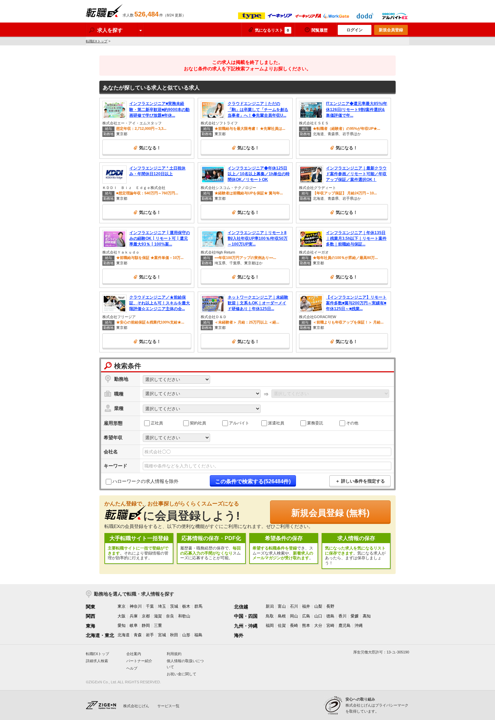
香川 (342, 616)
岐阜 (134, 625)
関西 (90, 616)
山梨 (318, 606)
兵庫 (134, 616)
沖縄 (359, 625)
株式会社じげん (136, 706)
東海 (90, 626)
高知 (367, 616)
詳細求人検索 (97, 661)
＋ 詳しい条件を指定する (360, 481)
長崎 (294, 625)
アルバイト (239, 422)
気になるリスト (272, 30)
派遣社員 (276, 422)
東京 (122, 606)
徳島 (330, 616)
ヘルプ (131, 668)
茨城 (174, 606)
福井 (306, 606)
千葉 (150, 606)
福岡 (270, 625)
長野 (330, 606)
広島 (306, 616)
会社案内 (133, 654)
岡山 (294, 616)
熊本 (306, 625)
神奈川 (136, 606)
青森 (138, 635)
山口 (318, 616)
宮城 (162, 635)
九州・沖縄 (246, 626)
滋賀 (158, 616)
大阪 (122, 616)
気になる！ (150, 147)
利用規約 (174, 654)
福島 (198, 635)
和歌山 (184, 616)
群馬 (198, 606)
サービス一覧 (168, 706)
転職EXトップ (96, 41)
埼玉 (162, 606)
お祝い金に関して (181, 674)
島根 (282, 616)
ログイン (354, 30)
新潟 (270, 606)
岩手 (150, 635)
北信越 (241, 606)
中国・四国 (246, 616)
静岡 (146, 625)
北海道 (124, 635)
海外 (238, 635)
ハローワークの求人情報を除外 (145, 481)
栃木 (186, 606)
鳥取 (270, 616)
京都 (146, 616)
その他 (352, 422)
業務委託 (315, 422)
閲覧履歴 (319, 30)
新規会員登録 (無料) (330, 513)
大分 (318, 625)
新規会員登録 (391, 30)
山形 (186, 635)
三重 (158, 625)
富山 (282, 606)
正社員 (157, 422)
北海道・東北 (100, 635)
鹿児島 (344, 625)
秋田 (174, 635)
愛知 (122, 625)
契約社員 (198, 422)
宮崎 (330, 625)
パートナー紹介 (139, 661)
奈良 (170, 616)
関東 (90, 606)
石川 (294, 606)
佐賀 (282, 625)
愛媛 (355, 616)
